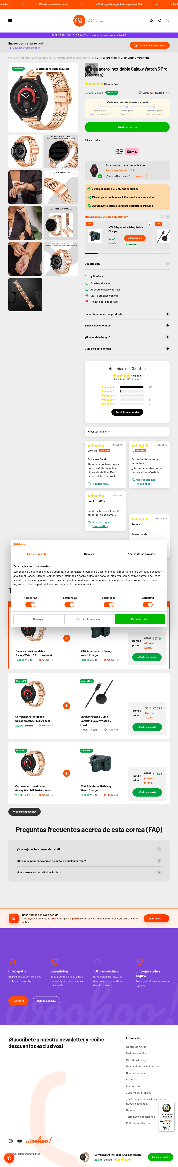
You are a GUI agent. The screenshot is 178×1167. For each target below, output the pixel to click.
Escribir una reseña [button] (127, 412)
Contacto (18, 1000)
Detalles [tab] (89, 553)
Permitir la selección (89, 619)
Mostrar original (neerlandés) (145, 481)
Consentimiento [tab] (37, 553)
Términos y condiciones (140, 1116)
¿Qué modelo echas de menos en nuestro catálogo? (146, 1101)
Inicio (11, 57)
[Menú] (172, 1104)
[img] (96, 445)
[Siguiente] (167, 217)
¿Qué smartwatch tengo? (26, 47)
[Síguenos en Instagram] (10, 1141)
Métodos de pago (136, 1059)
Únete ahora (154, 918)
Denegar (38, 619)
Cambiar (139, 176)
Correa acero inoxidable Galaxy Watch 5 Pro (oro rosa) (123, 57)
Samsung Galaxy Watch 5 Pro (121, 170)
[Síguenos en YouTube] (19, 1141)
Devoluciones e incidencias (142, 1066)
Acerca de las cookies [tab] (141, 553)
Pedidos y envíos (136, 1053)
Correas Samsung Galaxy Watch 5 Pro (75, 57)
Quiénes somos (46, 1000)
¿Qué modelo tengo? (138, 1092)
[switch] (69, 604)
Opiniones (132, 1110)
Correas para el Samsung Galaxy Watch (35, 57)
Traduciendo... (100, 483)
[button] (94, 84)
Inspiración (133, 1086)
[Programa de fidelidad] (9, 1158)
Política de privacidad (139, 1123)
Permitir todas (139, 619)
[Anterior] (162, 217)
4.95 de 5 (136, 375)
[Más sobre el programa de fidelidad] (168, 92)
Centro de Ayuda (136, 1046)
